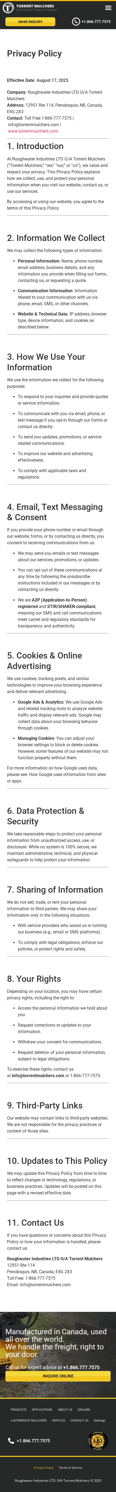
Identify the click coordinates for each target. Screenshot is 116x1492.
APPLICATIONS (42, 1409)
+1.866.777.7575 (96, 21)
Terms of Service (70, 1468)
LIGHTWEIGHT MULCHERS (29, 1420)
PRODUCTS (18, 1409)
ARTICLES (58, 1420)
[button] (108, 8)
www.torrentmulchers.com (33, 131)
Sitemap (99, 1420)
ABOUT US (65, 1409)
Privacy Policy (43, 1468)
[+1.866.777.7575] (76, 22)
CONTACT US (79, 1420)
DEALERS (84, 1409)
